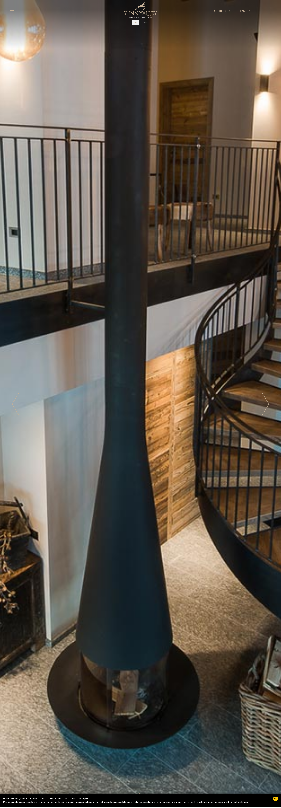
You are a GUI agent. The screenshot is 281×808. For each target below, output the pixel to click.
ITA (136, 22)
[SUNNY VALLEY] (140, 17)
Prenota (243, 11)
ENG (145, 22)
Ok (275, 799)
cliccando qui (153, 802)
